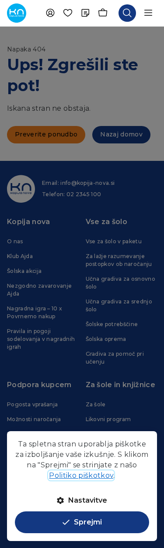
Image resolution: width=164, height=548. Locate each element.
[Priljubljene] (68, 13)
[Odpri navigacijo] (148, 13)
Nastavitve (87, 500)
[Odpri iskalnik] (127, 13)
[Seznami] (85, 13)
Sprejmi (88, 522)
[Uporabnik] (50, 13)
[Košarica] (103, 13)
